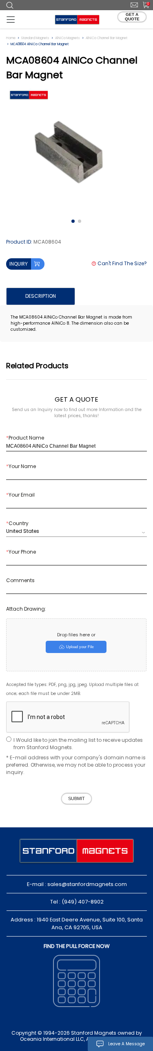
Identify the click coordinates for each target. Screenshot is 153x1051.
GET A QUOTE (132, 16)
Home (11, 38)
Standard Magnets (35, 38)
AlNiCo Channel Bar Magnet (106, 38)
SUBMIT (76, 798)
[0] (143, 4)
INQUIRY (18, 263)
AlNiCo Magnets (67, 38)
